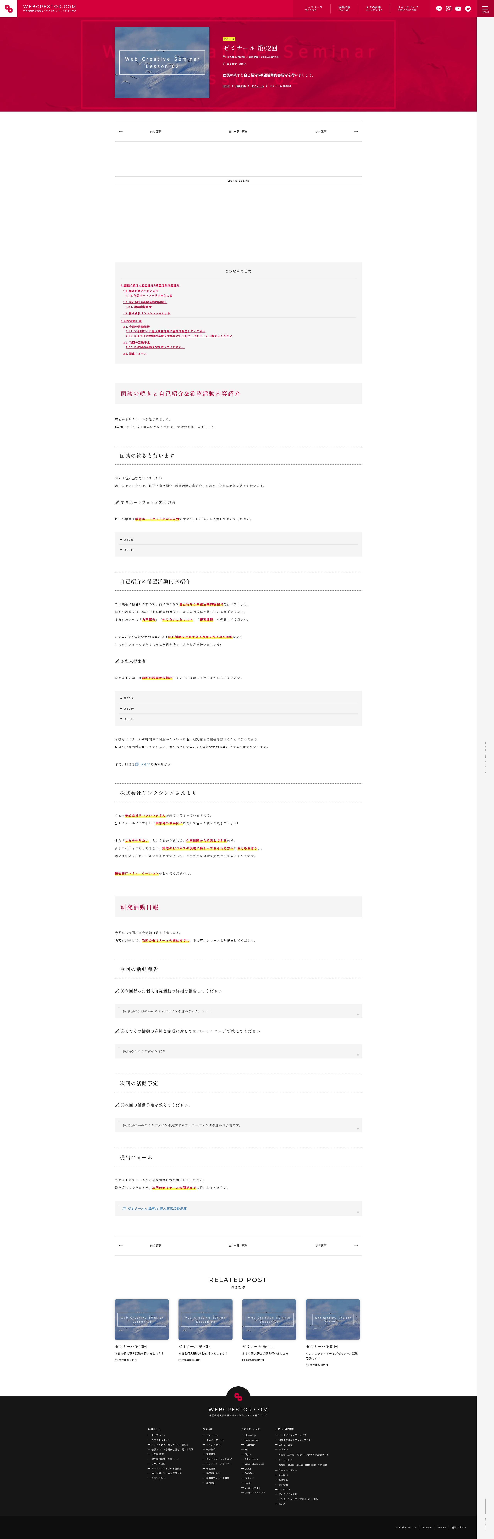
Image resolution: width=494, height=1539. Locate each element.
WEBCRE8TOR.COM (49, 8)
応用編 (291, 1454)
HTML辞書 (310, 1465)
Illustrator (250, 1444)
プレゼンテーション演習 (219, 1458)
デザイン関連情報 (284, 1428)
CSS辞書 (322, 1465)
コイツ (145, 764)
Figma (248, 1454)
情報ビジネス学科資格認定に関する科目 (172, 1449)
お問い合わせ (158, 1478)
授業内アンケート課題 (217, 1478)
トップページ (313, 8)
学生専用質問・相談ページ (165, 1458)
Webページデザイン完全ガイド (312, 1454)
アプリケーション (250, 1428)
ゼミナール (229, 39)
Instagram (427, 1527)
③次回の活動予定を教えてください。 (155, 347)
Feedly (248, 1482)
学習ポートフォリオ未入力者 (149, 295)
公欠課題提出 (158, 1454)
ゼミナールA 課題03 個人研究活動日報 (157, 1208)
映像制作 (211, 1449)
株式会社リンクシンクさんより (147, 313)
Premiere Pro (251, 1439)
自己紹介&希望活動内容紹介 (145, 302)
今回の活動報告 (136, 326)
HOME (226, 86)
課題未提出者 (139, 307)
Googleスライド (253, 1487)
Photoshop (250, 1435)
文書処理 (211, 1454)
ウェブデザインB (215, 1439)
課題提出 (211, 1482)
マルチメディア (214, 1444)
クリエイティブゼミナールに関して (170, 1444)
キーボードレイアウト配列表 (166, 1468)
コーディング (286, 1459)
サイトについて (408, 8)
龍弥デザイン (459, 1527)
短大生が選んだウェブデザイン (295, 1439)
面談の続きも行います (141, 291)
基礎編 (282, 1454)
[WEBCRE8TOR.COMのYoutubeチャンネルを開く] (458, 9)
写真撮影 (283, 1479)
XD (246, 1449)
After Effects (251, 1458)
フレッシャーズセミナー (219, 1463)
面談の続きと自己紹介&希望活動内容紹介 (150, 285)
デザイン (283, 1449)
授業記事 (344, 8)
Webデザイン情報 (288, 1494)
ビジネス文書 (286, 1444)
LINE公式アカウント (405, 1527)
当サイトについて (160, 1439)
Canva (248, 1468)
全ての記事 (374, 8)
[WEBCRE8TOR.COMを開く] (468, 9)
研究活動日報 (131, 321)
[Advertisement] (230, 216)
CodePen (249, 1473)
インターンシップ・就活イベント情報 (298, 1499)
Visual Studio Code (254, 1463)
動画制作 (283, 1475)
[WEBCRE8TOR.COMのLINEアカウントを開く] (439, 9)
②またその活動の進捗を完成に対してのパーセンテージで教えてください (179, 336)
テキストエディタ (288, 1470)
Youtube (442, 1527)
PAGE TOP (485, 1524)
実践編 (291, 1465)
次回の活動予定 (136, 342)
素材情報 (283, 1484)
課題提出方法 (213, 1473)
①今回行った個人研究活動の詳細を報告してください (165, 331)
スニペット (284, 1489)
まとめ (282, 1503)
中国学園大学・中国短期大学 (166, 1473)
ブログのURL (158, 1463)
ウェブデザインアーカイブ (292, 1435)
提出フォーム (135, 353)
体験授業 (211, 1468)
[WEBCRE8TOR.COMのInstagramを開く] (449, 9)
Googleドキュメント (255, 1492)
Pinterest (249, 1478)
